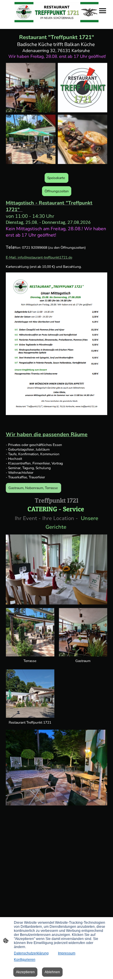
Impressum (66, 953)
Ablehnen (52, 972)
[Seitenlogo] (56, 12)
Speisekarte (56, 178)
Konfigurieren (24, 960)
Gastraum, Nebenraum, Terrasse (33, 488)
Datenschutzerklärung (31, 953)
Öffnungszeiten (57, 191)
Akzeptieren (25, 972)
